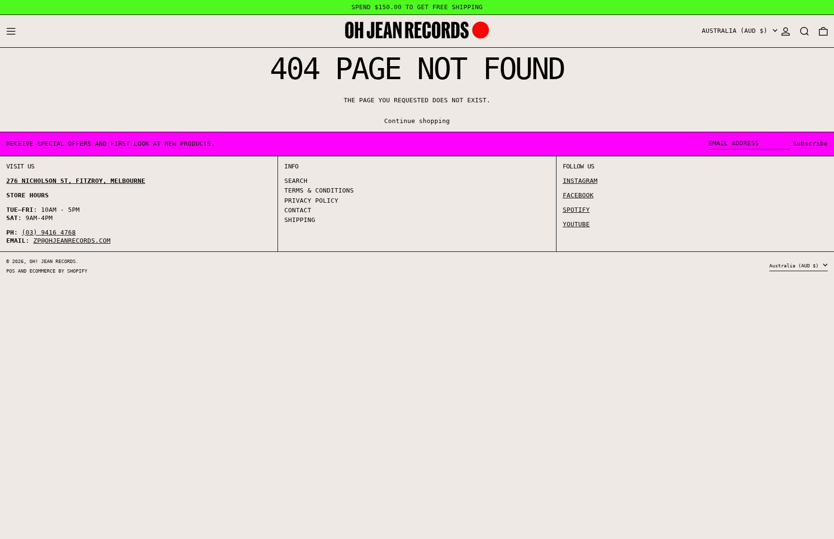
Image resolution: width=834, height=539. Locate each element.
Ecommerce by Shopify (58, 271)
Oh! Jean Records (52, 261)
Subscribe (810, 143)
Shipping (299, 219)
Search (295, 180)
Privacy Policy (311, 200)
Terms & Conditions (319, 190)
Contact (297, 210)
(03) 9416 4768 (49, 232)
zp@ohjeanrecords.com (72, 240)
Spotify (576, 209)
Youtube (576, 224)
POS (10, 271)
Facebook (578, 195)
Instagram (580, 180)
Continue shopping (417, 120)
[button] (804, 31)
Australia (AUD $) (736, 30)
